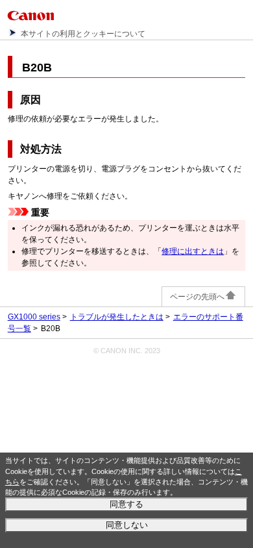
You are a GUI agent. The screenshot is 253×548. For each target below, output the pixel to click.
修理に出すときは (193, 251)
